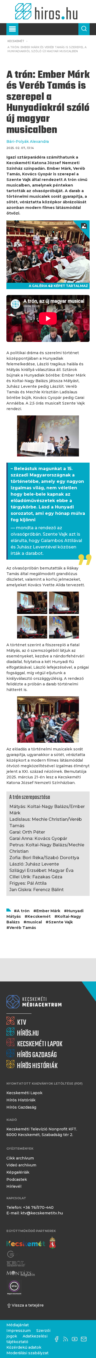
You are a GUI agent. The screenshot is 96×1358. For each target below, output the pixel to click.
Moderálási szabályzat (27, 1353)
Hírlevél (13, 1186)
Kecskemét (15, 41)
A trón (23, 910)
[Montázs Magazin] (20, 1274)
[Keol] (15, 1264)
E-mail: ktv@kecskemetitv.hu (34, 1213)
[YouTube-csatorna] (76, 1339)
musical (34, 922)
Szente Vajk (61, 922)
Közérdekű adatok (23, 1347)
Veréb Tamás (22, 927)
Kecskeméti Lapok (24, 1092)
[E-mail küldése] (85, 1339)
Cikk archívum (20, 1158)
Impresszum (18, 1330)
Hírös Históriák (20, 1100)
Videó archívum (21, 1165)
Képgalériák (17, 1172)
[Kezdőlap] (48, 11)
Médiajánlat (17, 1325)
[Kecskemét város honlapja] (31, 1242)
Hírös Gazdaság (21, 1107)
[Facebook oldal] (57, 1339)
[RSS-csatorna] (66, 1339)
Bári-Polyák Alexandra (27, 141)
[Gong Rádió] (13, 1254)
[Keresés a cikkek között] (84, 29)
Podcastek (16, 1179)
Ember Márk (48, 910)
